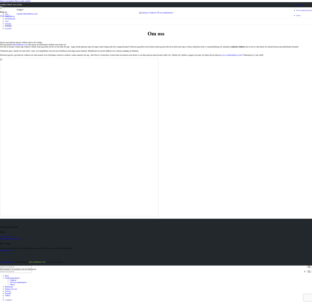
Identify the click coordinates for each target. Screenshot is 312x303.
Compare (8, 300)
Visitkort (13, 280)
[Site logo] (156, 13)
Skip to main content (22, 1)
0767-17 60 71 (6, 237)
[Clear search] (304, 271)
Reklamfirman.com (20, 45)
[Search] (309, 267)
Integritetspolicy (6, 250)
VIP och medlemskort (18, 282)
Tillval (12, 285)
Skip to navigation (7, 1)
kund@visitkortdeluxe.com (10, 239)
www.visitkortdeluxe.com (231, 55)
